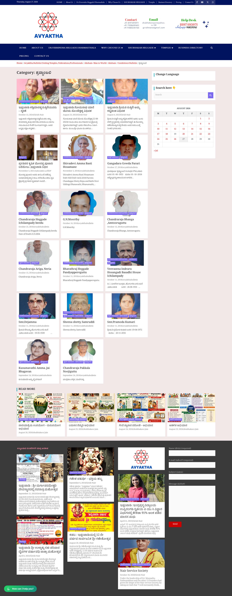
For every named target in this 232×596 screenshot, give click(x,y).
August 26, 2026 (26, 432)
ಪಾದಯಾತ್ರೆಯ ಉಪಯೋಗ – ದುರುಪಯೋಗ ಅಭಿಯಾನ (40, 427)
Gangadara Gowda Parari (123, 164)
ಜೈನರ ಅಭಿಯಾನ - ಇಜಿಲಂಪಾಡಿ (73, 316)
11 (167, 129)
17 (158, 134)
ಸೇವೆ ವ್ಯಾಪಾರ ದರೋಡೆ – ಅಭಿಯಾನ (136, 426)
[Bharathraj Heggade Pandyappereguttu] (82, 253)
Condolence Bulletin (28, 101)
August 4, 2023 (113, 115)
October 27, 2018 (114, 167)
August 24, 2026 (126, 429)
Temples (151, 2)
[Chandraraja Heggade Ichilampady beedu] (38, 203)
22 (201, 134)
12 (175, 129)
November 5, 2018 (71, 171)
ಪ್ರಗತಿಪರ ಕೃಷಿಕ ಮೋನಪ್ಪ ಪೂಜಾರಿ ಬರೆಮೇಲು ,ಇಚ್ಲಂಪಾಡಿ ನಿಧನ (36, 166)
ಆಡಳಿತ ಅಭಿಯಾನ (175, 419)
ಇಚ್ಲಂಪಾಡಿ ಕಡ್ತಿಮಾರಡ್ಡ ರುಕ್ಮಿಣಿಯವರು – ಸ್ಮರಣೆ (38, 110)
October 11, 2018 (70, 276)
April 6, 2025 (24, 556)
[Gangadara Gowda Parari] (126, 147)
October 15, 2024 (26, 115)
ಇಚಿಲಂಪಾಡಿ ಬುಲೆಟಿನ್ (43, 171)
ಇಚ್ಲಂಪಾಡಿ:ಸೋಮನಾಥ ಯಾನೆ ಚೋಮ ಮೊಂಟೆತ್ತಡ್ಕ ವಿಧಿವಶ (78, 110)
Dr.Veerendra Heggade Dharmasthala (91, 2)
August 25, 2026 (76, 429)
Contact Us (189, 2)
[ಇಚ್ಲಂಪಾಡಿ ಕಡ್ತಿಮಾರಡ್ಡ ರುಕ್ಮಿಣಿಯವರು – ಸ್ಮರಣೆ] (38, 91)
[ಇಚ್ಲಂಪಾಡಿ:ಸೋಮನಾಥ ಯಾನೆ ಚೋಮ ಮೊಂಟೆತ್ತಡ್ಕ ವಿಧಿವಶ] (82, 91)
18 (167, 134)
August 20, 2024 (76, 543)
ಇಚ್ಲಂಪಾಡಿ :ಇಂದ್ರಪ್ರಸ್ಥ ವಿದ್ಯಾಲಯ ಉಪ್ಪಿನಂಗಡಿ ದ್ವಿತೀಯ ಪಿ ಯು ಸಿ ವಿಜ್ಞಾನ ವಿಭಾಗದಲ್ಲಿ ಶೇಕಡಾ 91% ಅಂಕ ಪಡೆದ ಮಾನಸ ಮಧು (141, 511)
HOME (59, 2)
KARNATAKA (125, 564)
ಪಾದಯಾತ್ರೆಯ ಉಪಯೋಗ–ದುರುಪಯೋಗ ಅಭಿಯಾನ (35, 419)
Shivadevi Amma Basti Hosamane (77, 166)
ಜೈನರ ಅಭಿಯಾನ (24, 263)
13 (183, 129)
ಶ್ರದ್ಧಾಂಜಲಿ (44, 101)
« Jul (156, 151)
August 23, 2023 (70, 115)
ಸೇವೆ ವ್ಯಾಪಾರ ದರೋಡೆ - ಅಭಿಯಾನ (130, 419)
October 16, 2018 (70, 223)
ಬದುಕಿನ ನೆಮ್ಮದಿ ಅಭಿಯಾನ (78, 419)
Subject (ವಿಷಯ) (176, 472)
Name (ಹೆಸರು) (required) (180, 448)
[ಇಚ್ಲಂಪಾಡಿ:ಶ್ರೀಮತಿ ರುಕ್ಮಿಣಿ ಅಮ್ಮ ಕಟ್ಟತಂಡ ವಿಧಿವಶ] (126, 91)
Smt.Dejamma (28, 322)
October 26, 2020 (127, 575)
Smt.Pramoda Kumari (121, 322)
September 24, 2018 (27, 375)
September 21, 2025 (27, 494)
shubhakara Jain (40, 432)
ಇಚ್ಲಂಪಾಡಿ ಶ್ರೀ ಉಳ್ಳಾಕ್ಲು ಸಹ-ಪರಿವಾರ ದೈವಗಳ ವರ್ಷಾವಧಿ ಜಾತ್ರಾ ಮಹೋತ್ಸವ (40, 550)
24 (158, 139)
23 (209, 134)
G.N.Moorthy (71, 220)
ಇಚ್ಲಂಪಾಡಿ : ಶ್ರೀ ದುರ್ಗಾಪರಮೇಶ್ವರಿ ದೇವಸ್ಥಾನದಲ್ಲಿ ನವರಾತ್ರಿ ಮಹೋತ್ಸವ (38, 488)
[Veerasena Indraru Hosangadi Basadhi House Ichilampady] (126, 253)
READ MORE (27, 389)
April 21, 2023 (126, 521)
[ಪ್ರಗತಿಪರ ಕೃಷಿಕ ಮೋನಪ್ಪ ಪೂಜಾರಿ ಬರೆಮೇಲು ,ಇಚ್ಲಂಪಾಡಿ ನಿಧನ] (38, 147)
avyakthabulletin (87, 171)
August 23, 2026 (176, 429)
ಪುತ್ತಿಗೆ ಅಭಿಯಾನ (113, 157)
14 (192, 129)
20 (183, 134)
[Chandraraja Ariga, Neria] (38, 253)
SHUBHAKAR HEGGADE (134, 2)
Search (210, 95)
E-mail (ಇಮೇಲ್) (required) (181, 460)
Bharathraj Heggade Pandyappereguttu (76, 271)
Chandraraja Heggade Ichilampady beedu (33, 222)
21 (192, 134)
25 (167, 139)
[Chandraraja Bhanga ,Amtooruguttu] (126, 203)
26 (175, 139)
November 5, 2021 (27, 171)
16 (209, 129)
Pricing (178, 2)
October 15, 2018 (114, 227)
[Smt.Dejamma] (38, 306)
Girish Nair (39, 115)
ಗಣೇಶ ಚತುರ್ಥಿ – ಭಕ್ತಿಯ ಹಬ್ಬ (85, 479)
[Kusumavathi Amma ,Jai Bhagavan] (38, 352)
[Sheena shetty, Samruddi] (82, 306)
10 (158, 129)
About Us (69, 2)
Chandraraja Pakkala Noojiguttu (76, 370)
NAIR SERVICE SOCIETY (130, 499)
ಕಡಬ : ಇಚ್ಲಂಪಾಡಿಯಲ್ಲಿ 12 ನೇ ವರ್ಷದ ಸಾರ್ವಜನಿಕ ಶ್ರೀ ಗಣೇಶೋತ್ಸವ (90, 537)
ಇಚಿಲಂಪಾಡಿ (144, 499)
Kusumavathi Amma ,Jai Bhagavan (34, 370)
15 (201, 129)
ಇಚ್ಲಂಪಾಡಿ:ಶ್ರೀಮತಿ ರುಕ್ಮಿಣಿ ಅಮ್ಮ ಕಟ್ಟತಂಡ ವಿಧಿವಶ (123, 110)
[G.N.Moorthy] (82, 203)
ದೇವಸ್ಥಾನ (22, 479)
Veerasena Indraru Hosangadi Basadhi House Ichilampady (124, 273)
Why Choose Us (114, 2)
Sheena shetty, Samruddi (79, 322)
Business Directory (165, 2)
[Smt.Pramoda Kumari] (126, 306)
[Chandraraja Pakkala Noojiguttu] (82, 352)
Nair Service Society (134, 571)
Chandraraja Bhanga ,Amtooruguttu (120, 222)
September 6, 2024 (77, 483)
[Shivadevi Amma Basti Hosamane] (82, 147)
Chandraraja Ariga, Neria (35, 269)
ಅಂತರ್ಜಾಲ (88, 98)
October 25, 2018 (26, 227)
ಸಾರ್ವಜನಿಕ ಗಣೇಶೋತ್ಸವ (77, 472)
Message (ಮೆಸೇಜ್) (177, 484)
